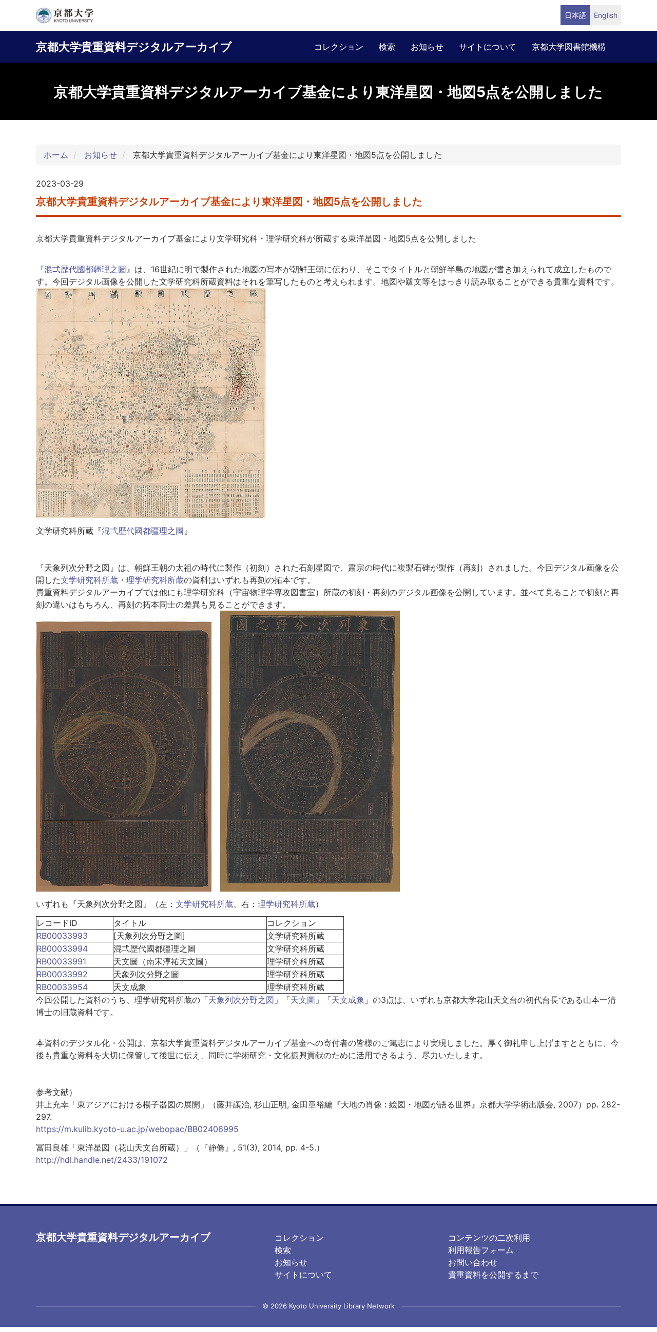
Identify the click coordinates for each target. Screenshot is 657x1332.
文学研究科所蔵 (89, 580)
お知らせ (427, 47)
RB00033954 (62, 987)
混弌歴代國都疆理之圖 (85, 269)
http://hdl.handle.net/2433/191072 (102, 1160)
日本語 (575, 15)
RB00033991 (61, 961)
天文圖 (303, 1000)
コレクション (338, 47)
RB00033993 (62, 936)
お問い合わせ (472, 1262)
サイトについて (487, 47)
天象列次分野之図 (241, 1000)
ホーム (56, 155)
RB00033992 (62, 974)
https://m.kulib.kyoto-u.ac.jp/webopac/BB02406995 (137, 1129)
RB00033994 (62, 948)
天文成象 (348, 1000)
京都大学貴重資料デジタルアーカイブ (134, 46)
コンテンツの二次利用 (489, 1238)
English (605, 15)
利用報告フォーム (481, 1250)
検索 (387, 47)
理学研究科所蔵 (155, 580)
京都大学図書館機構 (569, 47)
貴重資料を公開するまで (493, 1274)
